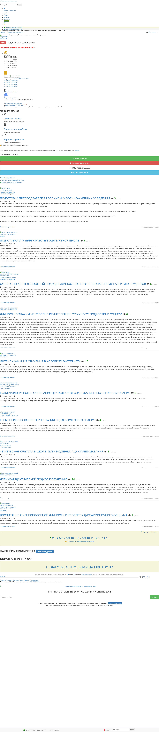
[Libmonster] (142, 577)
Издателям (16, 580)
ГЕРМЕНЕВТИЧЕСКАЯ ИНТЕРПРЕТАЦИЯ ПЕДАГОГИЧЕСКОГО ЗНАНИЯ (47, 420)
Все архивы (8, 90)
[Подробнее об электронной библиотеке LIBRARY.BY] (148, 577)
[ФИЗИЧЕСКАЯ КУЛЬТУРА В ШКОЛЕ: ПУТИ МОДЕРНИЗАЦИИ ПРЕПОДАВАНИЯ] (9, 444)
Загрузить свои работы (115, 603)
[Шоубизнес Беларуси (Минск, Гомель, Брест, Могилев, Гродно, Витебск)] (2, 576)
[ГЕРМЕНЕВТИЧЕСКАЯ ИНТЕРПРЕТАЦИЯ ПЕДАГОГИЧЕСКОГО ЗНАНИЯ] (9, 413)
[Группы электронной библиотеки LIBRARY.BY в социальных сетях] (4, 25)
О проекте (7, 19)
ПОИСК (154, 597)
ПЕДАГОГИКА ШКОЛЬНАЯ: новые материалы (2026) (17, 47)
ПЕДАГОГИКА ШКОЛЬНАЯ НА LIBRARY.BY (79, 567)
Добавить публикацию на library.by (11, 183)
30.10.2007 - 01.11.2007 (11, 84)
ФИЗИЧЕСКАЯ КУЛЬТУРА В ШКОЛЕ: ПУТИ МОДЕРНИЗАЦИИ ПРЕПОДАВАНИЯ (51, 451)
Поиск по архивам (10, 92)
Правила (26, 580)
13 (99, 538)
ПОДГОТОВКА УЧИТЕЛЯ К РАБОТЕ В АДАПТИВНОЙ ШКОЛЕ (39, 240)
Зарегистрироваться (14, 139)
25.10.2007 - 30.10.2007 (11, 82)
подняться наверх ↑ (6, 547)
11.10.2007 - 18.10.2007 (11, 81)
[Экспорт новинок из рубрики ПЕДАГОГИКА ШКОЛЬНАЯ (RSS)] (0, 145)
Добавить (6, 21)
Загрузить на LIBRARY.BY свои (14, 105)
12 (96, 538)
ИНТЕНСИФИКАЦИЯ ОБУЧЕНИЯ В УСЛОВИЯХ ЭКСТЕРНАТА (40, 361)
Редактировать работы (15, 129)
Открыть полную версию (7, 227)
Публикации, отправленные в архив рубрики (80, 541)
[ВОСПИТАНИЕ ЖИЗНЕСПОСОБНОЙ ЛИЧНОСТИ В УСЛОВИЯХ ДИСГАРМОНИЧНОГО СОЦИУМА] (9, 507)
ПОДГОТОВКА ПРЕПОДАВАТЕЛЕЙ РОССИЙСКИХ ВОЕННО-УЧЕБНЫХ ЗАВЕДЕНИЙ (55, 198)
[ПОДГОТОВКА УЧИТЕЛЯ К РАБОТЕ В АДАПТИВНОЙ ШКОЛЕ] (9, 234)
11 (92, 538)
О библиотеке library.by (8, 178)
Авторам (6, 12)
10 (72, 538)
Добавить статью (12, 118)
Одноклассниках (87, 575)
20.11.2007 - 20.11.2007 (11, 86)
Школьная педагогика (14, 27)
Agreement (77, 150)
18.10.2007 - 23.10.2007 (21, 79)
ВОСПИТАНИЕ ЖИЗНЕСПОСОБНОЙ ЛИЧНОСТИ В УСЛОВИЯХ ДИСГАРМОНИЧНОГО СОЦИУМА (63, 515)
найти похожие (152, 32)
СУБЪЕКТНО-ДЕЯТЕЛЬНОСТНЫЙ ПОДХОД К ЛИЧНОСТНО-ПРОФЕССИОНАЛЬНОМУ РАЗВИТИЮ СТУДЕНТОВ (73, 284)
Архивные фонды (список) (12, 76)
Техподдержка (34, 580)
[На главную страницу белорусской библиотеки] (79, 586)
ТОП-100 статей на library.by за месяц (12, 180)
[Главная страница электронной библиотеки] (4, 8)
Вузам (5, 14)
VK (68, 575)
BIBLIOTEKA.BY (34, 582)
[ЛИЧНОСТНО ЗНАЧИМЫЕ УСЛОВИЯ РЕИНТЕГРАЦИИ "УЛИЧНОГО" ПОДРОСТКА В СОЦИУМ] (9, 309)
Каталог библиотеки (10, 10)
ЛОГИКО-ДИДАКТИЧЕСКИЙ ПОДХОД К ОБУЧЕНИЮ (34, 479)
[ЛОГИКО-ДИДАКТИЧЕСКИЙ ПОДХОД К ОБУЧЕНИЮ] (9, 474)
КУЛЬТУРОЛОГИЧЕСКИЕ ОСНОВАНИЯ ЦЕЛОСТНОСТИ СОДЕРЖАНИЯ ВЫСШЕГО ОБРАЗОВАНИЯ (65, 393)
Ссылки (6, 15)
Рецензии (6, 17)
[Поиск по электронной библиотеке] (4, 23)
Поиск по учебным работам (13, 103)
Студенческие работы (10, 98)
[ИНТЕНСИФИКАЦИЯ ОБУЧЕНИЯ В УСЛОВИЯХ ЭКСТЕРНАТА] (9, 355)
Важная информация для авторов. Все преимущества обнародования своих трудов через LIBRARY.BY (32, 30)
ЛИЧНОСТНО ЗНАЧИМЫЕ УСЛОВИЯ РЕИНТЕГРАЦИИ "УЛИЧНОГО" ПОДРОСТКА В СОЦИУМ (61, 314)
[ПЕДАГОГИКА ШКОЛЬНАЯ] (4, 37)
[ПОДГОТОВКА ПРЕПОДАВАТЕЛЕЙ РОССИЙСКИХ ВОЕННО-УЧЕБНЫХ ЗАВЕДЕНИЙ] (9, 191)
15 (107, 538)
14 (103, 538)
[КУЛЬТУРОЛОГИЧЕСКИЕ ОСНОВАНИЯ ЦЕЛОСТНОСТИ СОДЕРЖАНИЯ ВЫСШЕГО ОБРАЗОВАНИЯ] (9, 385)
